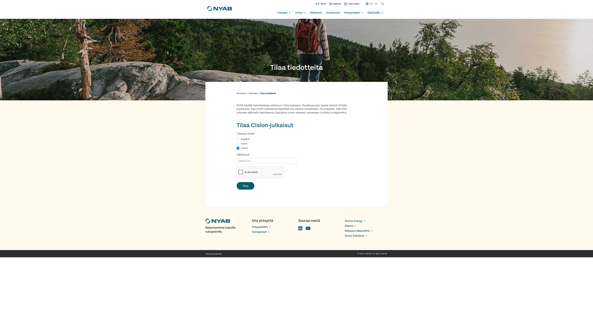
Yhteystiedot (352, 12)
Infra (323, 4)
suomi (244, 148)
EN (371, 3)
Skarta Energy (353, 221)
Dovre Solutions (354, 235)
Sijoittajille (373, 12)
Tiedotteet (252, 93)
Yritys (298, 12)
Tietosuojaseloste (213, 254)
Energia (337, 4)
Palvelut (282, 12)
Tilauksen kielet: (246, 133)
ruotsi (244, 143)
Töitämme (316, 12)
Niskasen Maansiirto (357, 230)
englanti (245, 139)
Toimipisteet (259, 232)
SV (376, 3)
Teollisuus (354, 4)
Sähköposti (243, 154)
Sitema (349, 226)
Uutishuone (333, 12)
